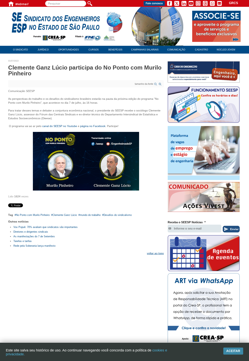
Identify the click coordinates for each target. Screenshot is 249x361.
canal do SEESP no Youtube (59, 126)
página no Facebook (92, 126)
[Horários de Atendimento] (204, 105)
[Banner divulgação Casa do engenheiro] (204, 72)
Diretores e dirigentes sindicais (30, 231)
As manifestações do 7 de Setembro (34, 236)
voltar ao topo (155, 253)
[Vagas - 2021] (204, 153)
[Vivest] (204, 198)
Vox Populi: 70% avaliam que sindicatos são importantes (45, 227)
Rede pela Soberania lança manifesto (34, 245)
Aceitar (233, 351)
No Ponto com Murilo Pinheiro (33, 215)
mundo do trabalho (90, 215)
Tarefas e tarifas (22, 241)
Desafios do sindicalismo (117, 215)
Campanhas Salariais (145, 49)
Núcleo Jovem (226, 49)
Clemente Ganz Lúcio (65, 215)
